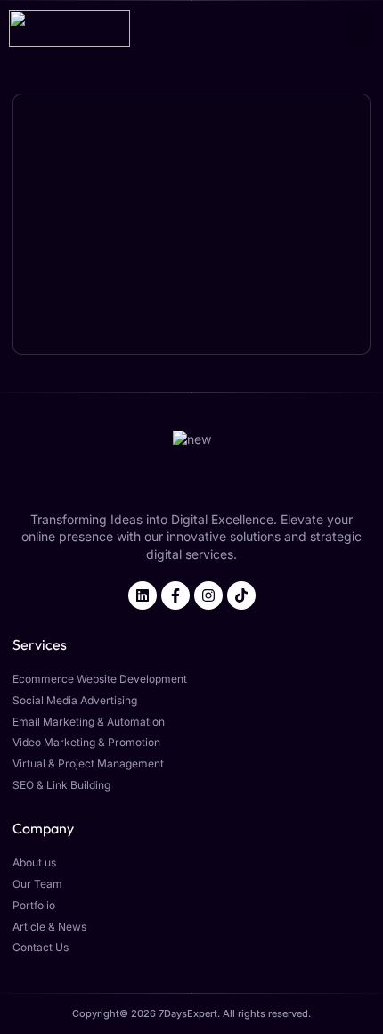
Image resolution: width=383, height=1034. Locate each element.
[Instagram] (208, 595)
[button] (360, 28)
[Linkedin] (142, 595)
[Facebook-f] (175, 595)
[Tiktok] (241, 595)
